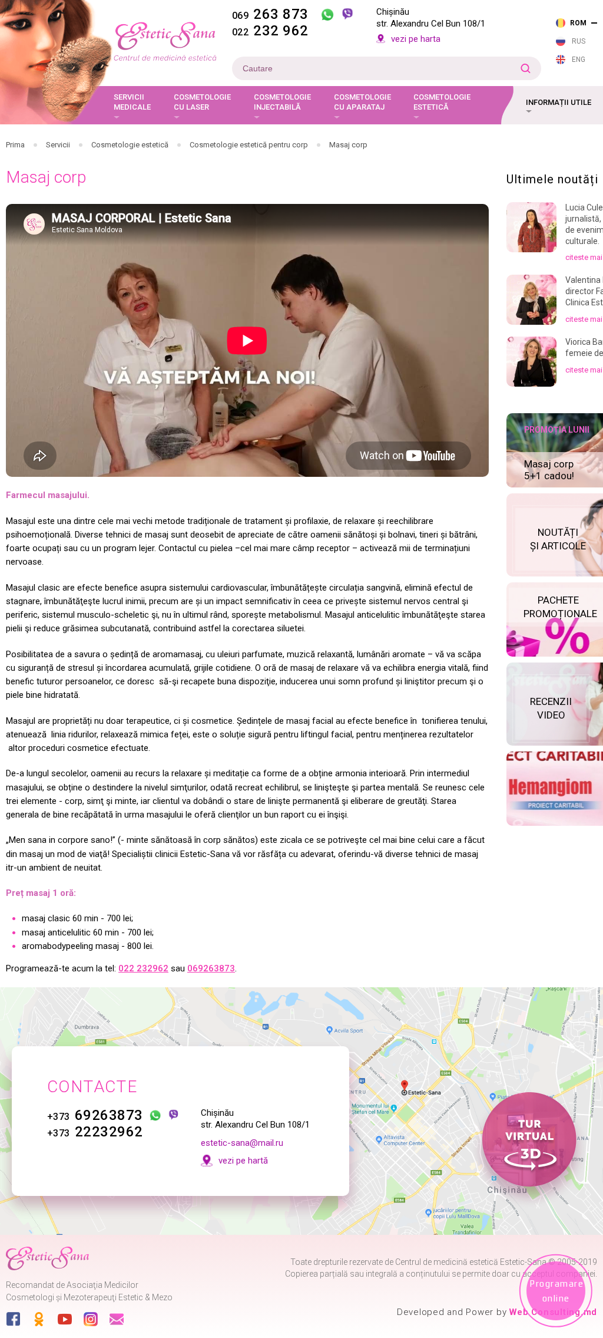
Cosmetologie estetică (442, 102)
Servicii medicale (132, 102)
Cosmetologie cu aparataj (362, 102)
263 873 (270, 14)
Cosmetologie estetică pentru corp (249, 144)
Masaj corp (348, 144)
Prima (15, 144)
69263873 (95, 1115)
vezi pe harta (415, 39)
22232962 (95, 1131)
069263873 (211, 968)
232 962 (270, 30)
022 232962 (143, 968)
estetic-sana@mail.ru (242, 1143)
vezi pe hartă (243, 1160)
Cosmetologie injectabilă (282, 102)
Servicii (58, 144)
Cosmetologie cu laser (202, 102)
